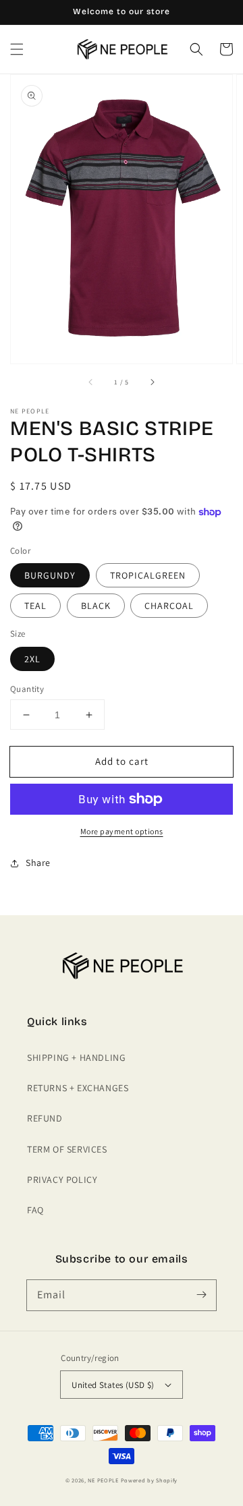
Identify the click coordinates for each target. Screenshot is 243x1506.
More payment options (121, 831)
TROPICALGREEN (148, 575)
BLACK (96, 606)
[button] (17, 49)
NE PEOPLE (103, 1480)
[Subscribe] (201, 1295)
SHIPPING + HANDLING (76, 1057)
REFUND (45, 1118)
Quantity (27, 689)
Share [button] (38, 863)
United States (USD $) (113, 1385)
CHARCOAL (169, 606)
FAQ (35, 1210)
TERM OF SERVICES (67, 1149)
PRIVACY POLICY (62, 1180)
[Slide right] (152, 382)
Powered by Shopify (149, 1480)
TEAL (35, 606)
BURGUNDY (50, 575)
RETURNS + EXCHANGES (77, 1088)
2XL (32, 659)
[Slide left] (91, 382)
